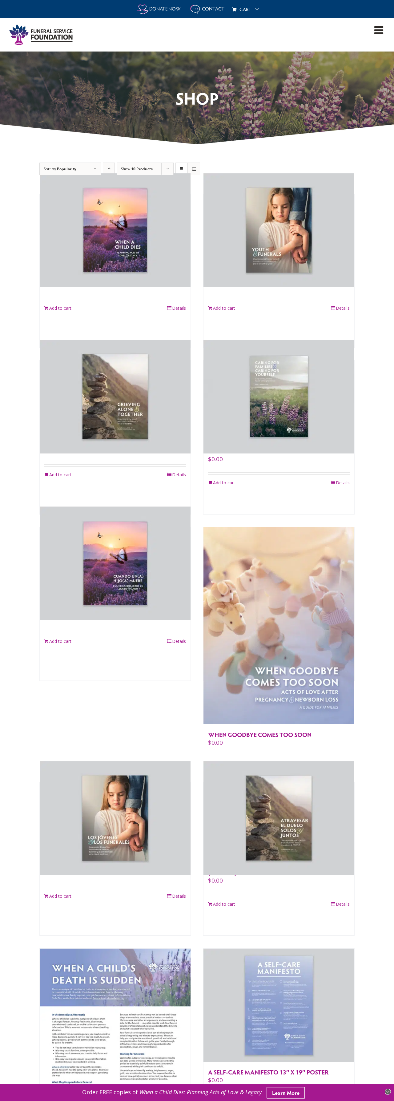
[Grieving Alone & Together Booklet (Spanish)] (278, 818)
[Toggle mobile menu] (379, 30)
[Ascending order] (109, 169)
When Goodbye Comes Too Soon (260, 734)
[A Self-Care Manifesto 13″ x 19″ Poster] (278, 1005)
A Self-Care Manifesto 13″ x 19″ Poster (268, 1072)
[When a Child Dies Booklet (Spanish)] (115, 563)
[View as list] (194, 169)
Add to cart (60, 308)
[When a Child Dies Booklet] (115, 230)
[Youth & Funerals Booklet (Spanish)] (115, 818)
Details (179, 308)
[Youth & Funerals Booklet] (278, 230)
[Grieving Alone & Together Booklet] (115, 397)
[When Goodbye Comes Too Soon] (278, 625)
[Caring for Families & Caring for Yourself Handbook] (278, 397)
